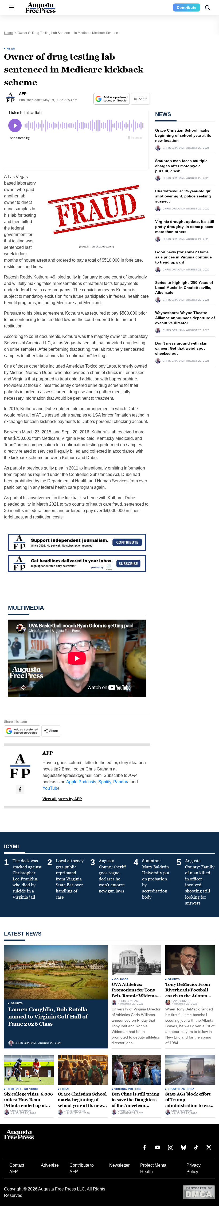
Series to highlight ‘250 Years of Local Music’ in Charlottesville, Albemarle (184, 287)
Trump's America (181, 1088)
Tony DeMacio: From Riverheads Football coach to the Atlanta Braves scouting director (187, 996)
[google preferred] (112, 99)
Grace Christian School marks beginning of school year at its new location (183, 135)
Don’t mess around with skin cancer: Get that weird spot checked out (181, 348)
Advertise (50, 1165)
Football (14, 1088)
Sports (17, 1003)
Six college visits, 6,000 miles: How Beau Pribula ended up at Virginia (28, 1102)
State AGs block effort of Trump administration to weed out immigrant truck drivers (190, 1105)
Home (8, 33)
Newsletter (119, 1165)
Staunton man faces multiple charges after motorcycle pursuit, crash (181, 166)
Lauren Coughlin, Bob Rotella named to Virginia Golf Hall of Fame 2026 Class (48, 1016)
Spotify (104, 782)
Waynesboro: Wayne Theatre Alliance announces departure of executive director (185, 318)
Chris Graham (173, 148)
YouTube (51, 788)
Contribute (186, 7)
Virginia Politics (128, 1088)
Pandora (121, 782)
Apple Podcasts (81, 782)
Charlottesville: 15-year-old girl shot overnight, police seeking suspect (183, 196)
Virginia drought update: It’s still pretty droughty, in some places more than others (184, 226)
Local (65, 1088)
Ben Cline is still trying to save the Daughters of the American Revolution (135, 1102)
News (11, 48)
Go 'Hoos (121, 979)
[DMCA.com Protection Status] (199, 1192)
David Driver (180, 1001)
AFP (47, 753)
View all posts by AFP (62, 799)
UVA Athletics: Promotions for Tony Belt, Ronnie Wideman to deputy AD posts (136, 993)
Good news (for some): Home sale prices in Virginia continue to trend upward (183, 257)
